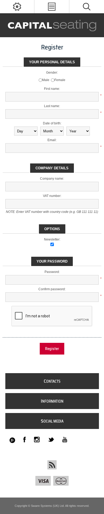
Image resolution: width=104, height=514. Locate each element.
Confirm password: (52, 289)
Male (45, 80)
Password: (52, 272)
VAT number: (52, 196)
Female (59, 80)
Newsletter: (52, 239)
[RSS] (52, 465)
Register (52, 349)
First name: (52, 89)
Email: (52, 140)
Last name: (52, 106)
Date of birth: (52, 123)
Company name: (52, 178)
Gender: (52, 72)
